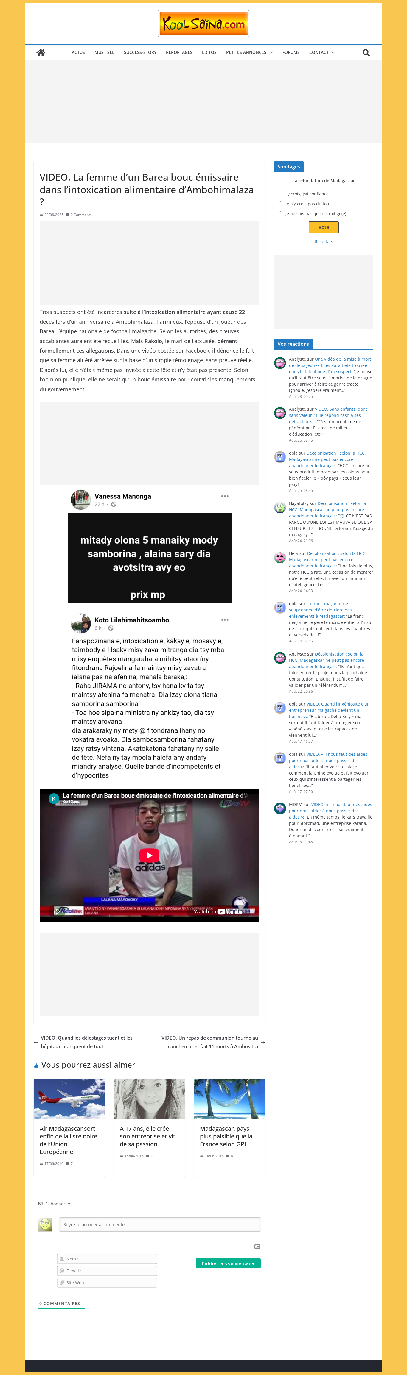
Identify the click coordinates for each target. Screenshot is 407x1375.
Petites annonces (246, 52)
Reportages (179, 52)
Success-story (140, 52)
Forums (291, 52)
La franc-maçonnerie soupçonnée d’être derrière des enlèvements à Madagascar (320, 610)
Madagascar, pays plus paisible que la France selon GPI (226, 1136)
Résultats (324, 241)
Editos (209, 52)
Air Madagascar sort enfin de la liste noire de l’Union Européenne (68, 1140)
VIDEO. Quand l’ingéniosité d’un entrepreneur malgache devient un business (329, 710)
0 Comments (81, 214)
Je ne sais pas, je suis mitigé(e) (315, 213)
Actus (78, 52)
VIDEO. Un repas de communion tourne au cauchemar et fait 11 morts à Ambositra (209, 1042)
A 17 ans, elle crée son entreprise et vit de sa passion (147, 1136)
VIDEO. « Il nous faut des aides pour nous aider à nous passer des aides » (328, 760)
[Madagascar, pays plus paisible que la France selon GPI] (229, 1099)
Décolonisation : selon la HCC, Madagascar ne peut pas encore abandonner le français (327, 459)
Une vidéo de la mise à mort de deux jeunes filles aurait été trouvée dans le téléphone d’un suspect (330, 365)
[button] (269, 52)
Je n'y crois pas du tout (308, 204)
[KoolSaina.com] (41, 53)
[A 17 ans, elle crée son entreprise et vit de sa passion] (149, 1099)
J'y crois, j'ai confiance (307, 194)
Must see (104, 52)
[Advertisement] (203, 101)
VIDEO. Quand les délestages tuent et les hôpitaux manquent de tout (87, 1042)
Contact (319, 52)
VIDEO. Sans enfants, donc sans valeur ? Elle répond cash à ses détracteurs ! (328, 415)
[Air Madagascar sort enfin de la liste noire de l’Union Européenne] (69, 1099)
